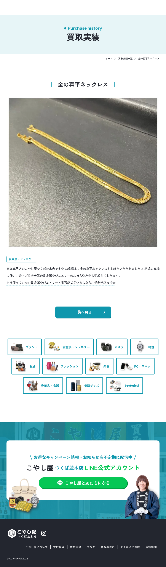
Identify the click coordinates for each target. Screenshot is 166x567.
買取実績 (75, 547)
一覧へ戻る (83, 312)
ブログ (91, 547)
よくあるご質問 (130, 547)
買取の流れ (108, 547)
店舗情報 (151, 547)
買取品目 (58, 547)
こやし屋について (36, 547)
